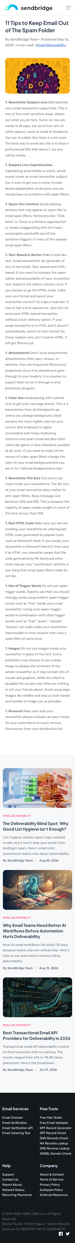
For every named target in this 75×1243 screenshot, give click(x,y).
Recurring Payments (17, 1195)
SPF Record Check (53, 1133)
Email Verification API (17, 1128)
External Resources (54, 1195)
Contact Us (10, 1179)
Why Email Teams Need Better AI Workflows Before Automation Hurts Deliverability (34, 931)
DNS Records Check (54, 1138)
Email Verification (14, 1123)
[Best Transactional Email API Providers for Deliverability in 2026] (37, 997)
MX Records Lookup (54, 1143)
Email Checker (12, 1117)
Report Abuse (12, 1184)
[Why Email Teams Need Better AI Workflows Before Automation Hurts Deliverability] (37, 890)
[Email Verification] (27, 7)
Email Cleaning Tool (16, 1133)
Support (8, 1174)
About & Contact (52, 1174)
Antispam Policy (51, 1190)
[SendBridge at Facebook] (61, 1234)
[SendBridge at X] (68, 1234)
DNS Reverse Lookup (55, 1148)
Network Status (13, 1190)
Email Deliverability (51, 45)
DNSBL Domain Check (55, 1153)
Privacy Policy (50, 1184)
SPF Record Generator (56, 1128)
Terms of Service (51, 1179)
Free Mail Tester (51, 1117)
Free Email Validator (54, 1123)
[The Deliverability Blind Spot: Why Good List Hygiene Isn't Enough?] (37, 788)
